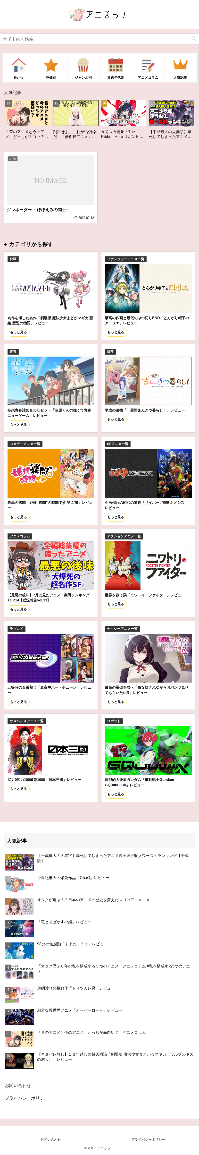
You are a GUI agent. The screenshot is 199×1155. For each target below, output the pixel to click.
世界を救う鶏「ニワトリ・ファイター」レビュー (145, 595)
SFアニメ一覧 (117, 444)
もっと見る (18, 332)
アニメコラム (20, 536)
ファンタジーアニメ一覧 (125, 259)
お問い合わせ (18, 1085)
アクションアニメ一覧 (124, 536)
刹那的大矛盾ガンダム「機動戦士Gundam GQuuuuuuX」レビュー (139, 782)
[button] (194, 39)
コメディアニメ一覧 (25, 444)
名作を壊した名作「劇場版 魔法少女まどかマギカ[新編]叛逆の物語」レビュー (50, 320)
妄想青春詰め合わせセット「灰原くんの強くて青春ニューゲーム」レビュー (49, 413)
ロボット (114, 721)
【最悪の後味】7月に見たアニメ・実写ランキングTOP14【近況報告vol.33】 (49, 597)
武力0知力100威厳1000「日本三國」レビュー (44, 780)
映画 (13, 259)
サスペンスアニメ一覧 (27, 721)
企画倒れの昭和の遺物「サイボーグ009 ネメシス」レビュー (146, 505)
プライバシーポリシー (27, 1098)
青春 (13, 351)
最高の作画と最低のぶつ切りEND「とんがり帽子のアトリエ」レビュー (147, 320)
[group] (31, 121)
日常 (110, 351)
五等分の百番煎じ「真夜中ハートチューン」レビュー (49, 690)
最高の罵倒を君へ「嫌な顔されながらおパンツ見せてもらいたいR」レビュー (147, 690)
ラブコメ (16, 629)
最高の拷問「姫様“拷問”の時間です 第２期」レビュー (50, 505)
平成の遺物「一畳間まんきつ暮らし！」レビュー (145, 410)
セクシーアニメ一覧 (122, 629)
